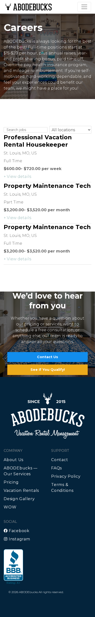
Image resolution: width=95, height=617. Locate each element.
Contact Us (47, 357)
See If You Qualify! (47, 369)
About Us (13, 459)
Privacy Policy (66, 476)
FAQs (56, 468)
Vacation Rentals (21, 490)
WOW (10, 507)
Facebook (18, 530)
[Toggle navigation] (84, 7)
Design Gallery (19, 498)
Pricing (11, 482)
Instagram (19, 539)
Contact (59, 459)
